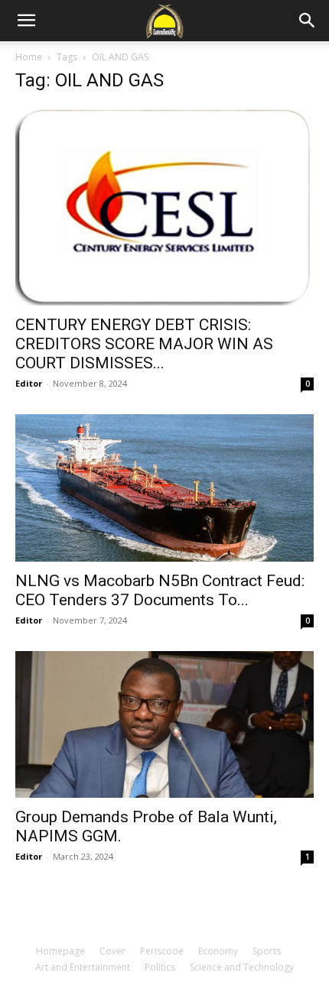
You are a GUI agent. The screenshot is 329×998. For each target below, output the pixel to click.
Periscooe (162, 951)
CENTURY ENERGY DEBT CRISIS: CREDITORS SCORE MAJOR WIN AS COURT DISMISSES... (144, 344)
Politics (160, 967)
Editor (28, 383)
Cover (112, 951)
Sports (266, 951)
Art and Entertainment (82, 967)
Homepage (60, 951)
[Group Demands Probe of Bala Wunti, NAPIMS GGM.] (164, 725)
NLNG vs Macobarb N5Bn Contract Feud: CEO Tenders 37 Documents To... (160, 590)
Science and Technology (242, 967)
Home (28, 56)
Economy (218, 951)
